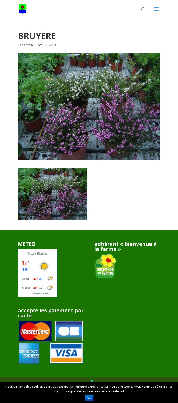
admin (28, 45)
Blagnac (42, 253)
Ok (89, 397)
